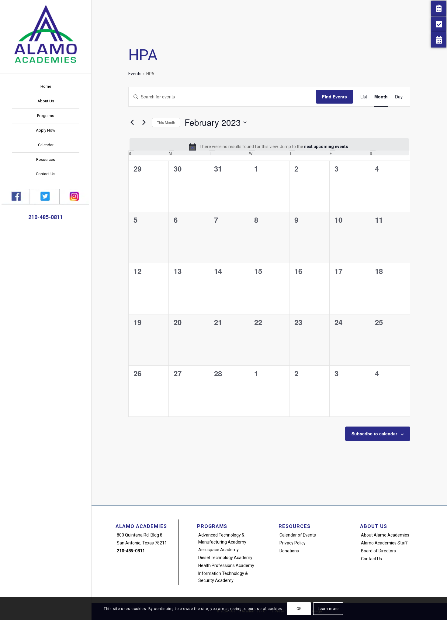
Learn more (328, 608)
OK (299, 608)
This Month (166, 122)
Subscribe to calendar (374, 433)
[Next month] (143, 122)
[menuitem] (45, 87)
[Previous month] (132, 122)
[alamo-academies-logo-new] (45, 33)
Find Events (334, 97)
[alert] (269, 146)
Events (134, 73)
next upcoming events (326, 146)
